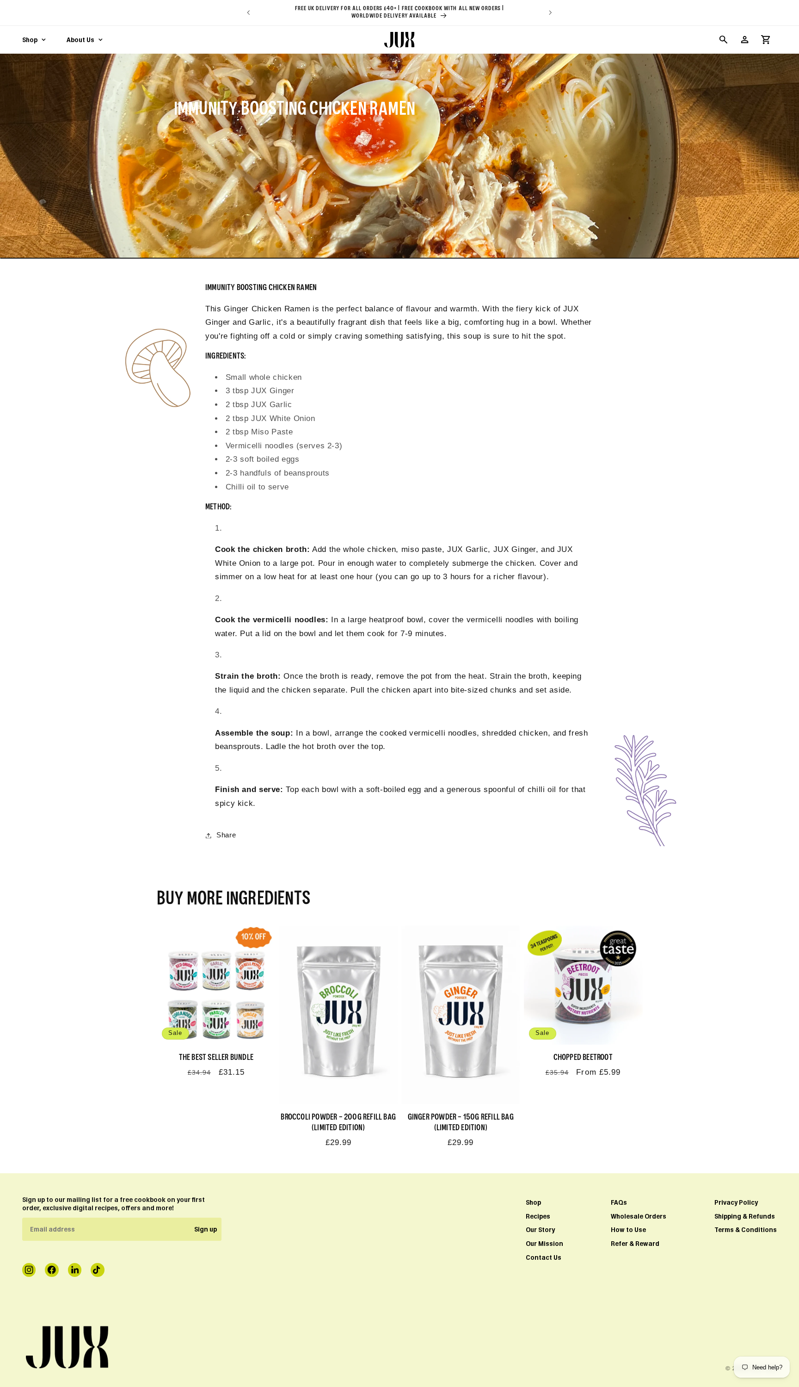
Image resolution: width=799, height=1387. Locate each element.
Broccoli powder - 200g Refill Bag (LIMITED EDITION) (338, 1122)
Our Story (540, 1229)
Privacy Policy (736, 1202)
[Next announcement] (551, 12)
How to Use (628, 1229)
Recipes (538, 1216)
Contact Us (543, 1257)
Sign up (205, 1229)
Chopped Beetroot (583, 1057)
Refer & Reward (635, 1243)
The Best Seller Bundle (216, 1057)
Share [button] (226, 835)
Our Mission (544, 1243)
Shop (533, 1202)
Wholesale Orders (638, 1216)
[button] (723, 39)
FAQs (619, 1202)
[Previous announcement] (248, 12)
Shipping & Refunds (744, 1216)
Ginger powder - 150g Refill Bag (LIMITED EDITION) (461, 1122)
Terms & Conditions (745, 1229)
